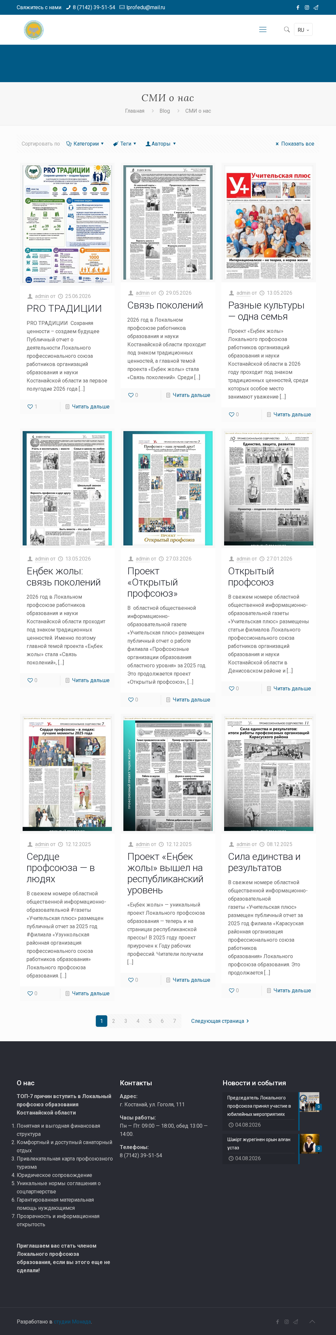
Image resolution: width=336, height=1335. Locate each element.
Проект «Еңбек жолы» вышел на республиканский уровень (165, 873)
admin (42, 296)
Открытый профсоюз (251, 576)
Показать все (297, 144)
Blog (164, 111)
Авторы (161, 144)
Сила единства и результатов (264, 862)
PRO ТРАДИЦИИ (64, 308)
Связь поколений (165, 305)
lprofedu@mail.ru (145, 7)
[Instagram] (307, 8)
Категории (86, 144)
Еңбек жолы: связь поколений (64, 576)
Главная (134, 111)
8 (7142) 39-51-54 (94, 7)
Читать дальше (91, 406)
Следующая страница (217, 1021)
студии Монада (72, 1322)
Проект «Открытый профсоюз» (152, 582)
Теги (125, 144)
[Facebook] (298, 8)
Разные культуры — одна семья (266, 310)
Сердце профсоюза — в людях (61, 868)
